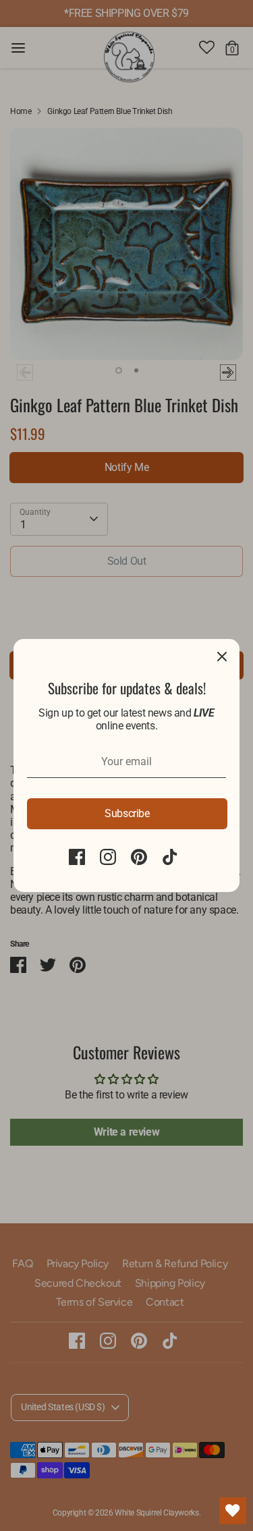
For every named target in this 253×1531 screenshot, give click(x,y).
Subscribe (127, 813)
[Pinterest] (139, 857)
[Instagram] (108, 857)
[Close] (222, 656)
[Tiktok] (170, 857)
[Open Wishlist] (232, 1510)
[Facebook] (77, 857)
